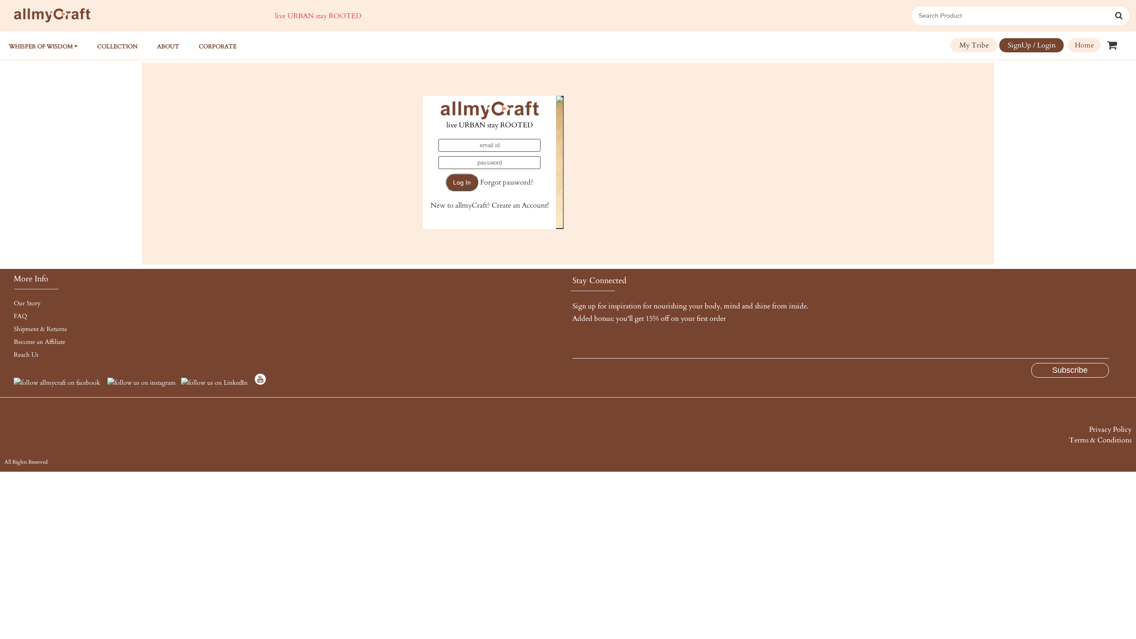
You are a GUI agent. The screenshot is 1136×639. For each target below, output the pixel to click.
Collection (117, 47)
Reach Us (26, 355)
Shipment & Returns (40, 329)
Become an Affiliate (39, 342)
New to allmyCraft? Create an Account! (489, 205)
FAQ (20, 316)
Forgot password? (506, 182)
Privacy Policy (1110, 429)
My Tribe (974, 45)
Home (1084, 45)
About (168, 47)
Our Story (27, 303)
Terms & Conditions (1100, 440)
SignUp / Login (1032, 45)
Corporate (218, 47)
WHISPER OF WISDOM (41, 47)
